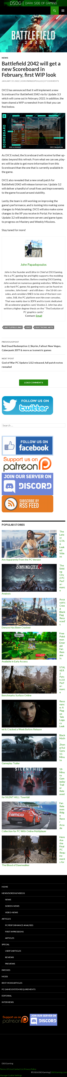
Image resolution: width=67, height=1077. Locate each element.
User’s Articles (13, 951)
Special (5, 944)
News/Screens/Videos (13, 893)
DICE (28, 327)
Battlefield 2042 (13, 327)
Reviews (9, 957)
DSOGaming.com (59, 1072)
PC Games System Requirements (18, 989)
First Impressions (14, 931)
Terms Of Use (6, 1069)
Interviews (8, 1002)
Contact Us (18, 1069)
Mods (5, 976)
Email (39, 315)
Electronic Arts (44, 327)
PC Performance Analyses (19, 925)
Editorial (7, 995)
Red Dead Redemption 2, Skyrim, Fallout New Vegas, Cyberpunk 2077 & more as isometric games (31, 346)
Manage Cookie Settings (11, 1075)
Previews (10, 963)
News (5, 57)
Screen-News (12, 906)
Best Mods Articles (12, 983)
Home (5, 886)
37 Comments (51, 81)
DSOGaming (7, 1063)
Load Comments (33, 382)
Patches (6, 970)
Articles (6, 918)
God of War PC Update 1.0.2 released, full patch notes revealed (32, 362)
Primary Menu (63, 10)
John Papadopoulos (32, 81)
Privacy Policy (30, 1069)
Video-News (11, 912)
